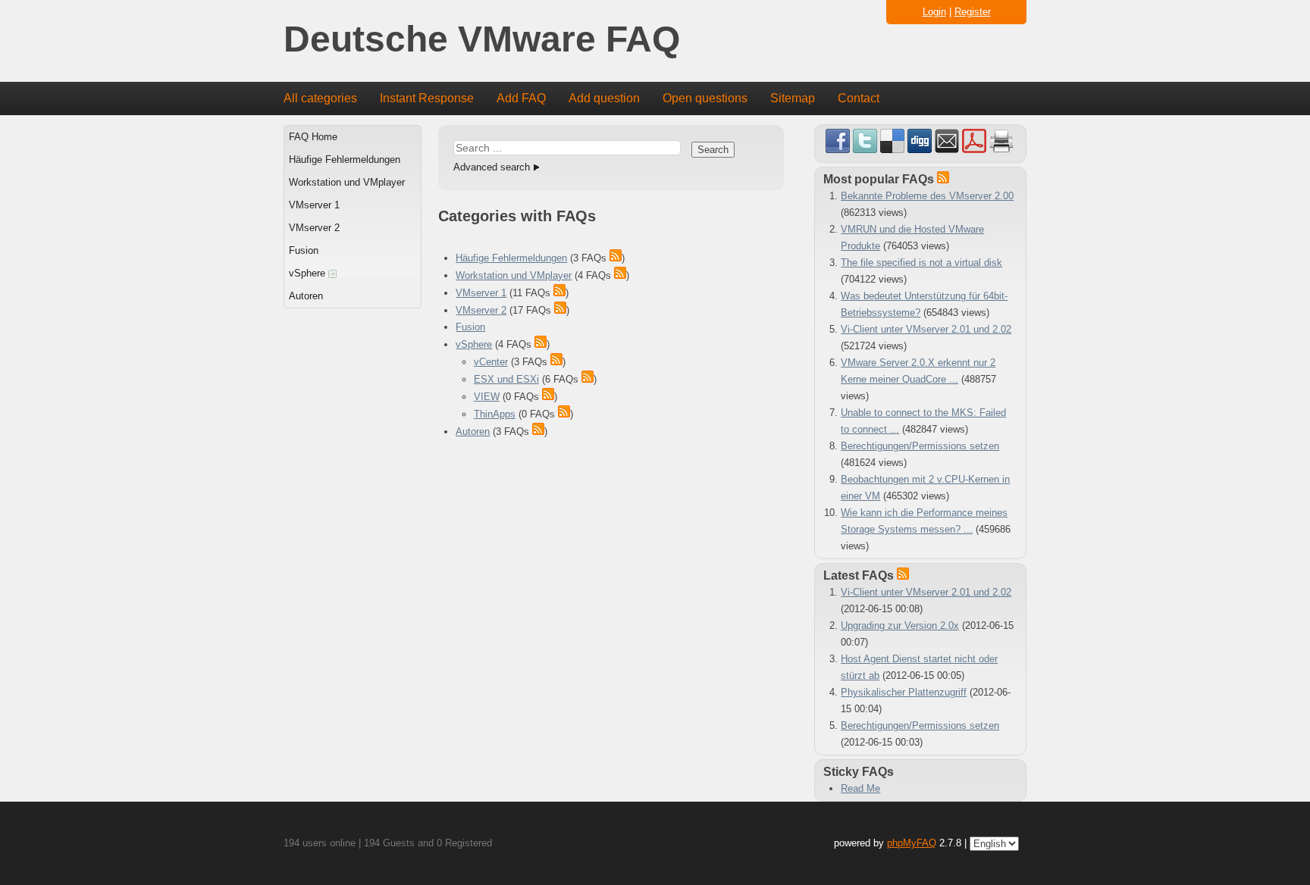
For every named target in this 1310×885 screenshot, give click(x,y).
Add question (604, 98)
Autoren (306, 296)
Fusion (303, 250)
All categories (320, 98)
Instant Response (427, 98)
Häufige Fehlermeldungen (344, 159)
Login (934, 11)
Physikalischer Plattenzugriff (904, 692)
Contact (858, 98)
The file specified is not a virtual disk (921, 262)
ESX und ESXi (506, 379)
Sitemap (792, 98)
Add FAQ (521, 98)
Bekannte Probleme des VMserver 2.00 (927, 196)
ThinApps (495, 414)
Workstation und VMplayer (347, 182)
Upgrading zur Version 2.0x (900, 625)
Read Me (860, 788)
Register (972, 11)
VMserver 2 (314, 227)
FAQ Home (313, 136)
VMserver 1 (314, 205)
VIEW (487, 396)
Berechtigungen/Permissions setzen (920, 446)
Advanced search (491, 167)
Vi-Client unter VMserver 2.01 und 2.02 (926, 329)
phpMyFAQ (911, 843)
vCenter (491, 361)
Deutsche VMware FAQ (482, 40)
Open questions (705, 98)
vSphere (308, 273)
